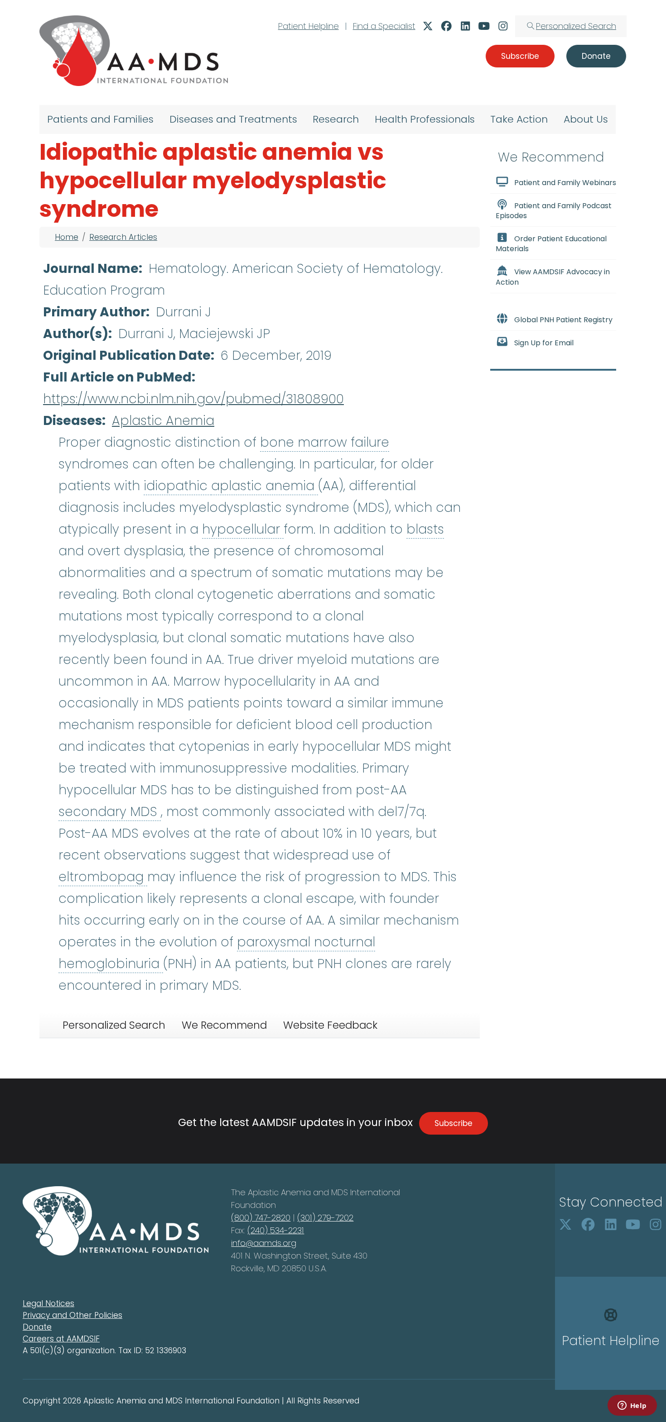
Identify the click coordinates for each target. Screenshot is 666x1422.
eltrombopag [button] (102, 877)
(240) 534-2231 (275, 1230)
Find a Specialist (384, 26)
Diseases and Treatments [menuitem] (233, 119)
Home (66, 237)
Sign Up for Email (544, 343)
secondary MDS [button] (109, 812)
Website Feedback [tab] (330, 1025)
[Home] (133, 50)
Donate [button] (596, 56)
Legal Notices (48, 1303)
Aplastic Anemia (163, 420)
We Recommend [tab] (224, 1025)
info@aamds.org (263, 1243)
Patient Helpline (308, 26)
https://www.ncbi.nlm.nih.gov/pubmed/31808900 (193, 399)
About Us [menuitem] (586, 119)
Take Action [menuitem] (519, 119)
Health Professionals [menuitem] (425, 119)
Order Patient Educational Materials (551, 244)
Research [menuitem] (336, 119)
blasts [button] (425, 529)
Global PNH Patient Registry (563, 320)
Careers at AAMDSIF (61, 1338)
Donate (37, 1327)
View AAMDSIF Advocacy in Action (553, 277)
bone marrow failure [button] (324, 442)
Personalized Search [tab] (114, 1025)
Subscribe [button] (520, 56)
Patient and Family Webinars (565, 182)
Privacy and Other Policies (72, 1315)
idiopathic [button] (177, 486)
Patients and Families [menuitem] (100, 119)
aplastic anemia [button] (264, 486)
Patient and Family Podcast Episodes (554, 210)
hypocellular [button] (243, 529)
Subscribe (453, 1123)
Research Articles (123, 237)
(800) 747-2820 (260, 1217)
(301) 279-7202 (325, 1217)
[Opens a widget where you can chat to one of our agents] (632, 1406)
